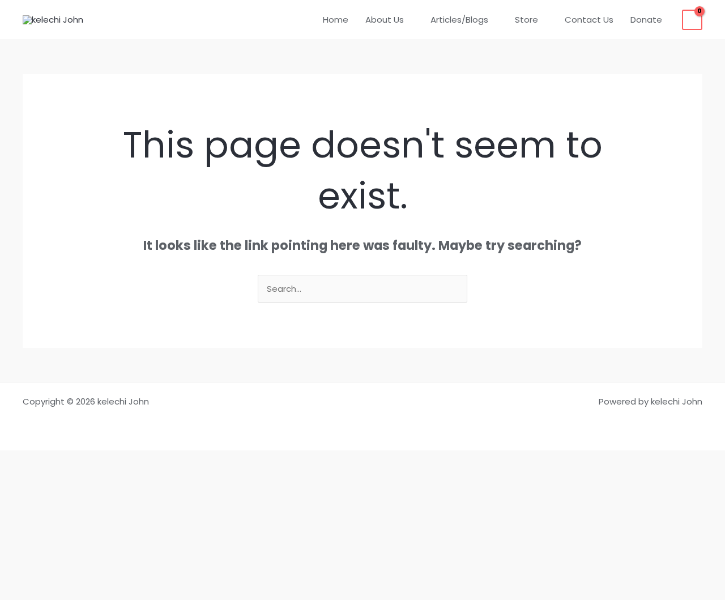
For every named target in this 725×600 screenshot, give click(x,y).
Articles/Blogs (459, 19)
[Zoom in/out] (362, 463)
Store (526, 19)
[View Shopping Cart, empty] (692, 20)
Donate (646, 19)
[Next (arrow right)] (362, 587)
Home (335, 19)
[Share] (362, 513)
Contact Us (589, 19)
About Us (384, 19)
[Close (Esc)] (362, 538)
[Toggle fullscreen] (362, 488)
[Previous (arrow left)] (362, 563)
